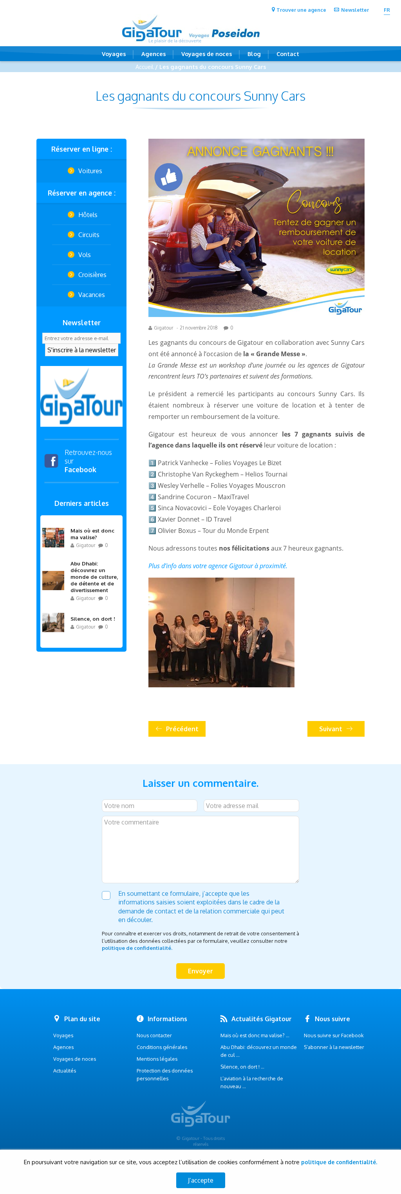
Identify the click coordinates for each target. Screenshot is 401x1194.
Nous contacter (154, 1035)
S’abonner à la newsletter (334, 1047)
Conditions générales (162, 1047)
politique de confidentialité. (137, 948)
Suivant (330, 729)
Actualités (64, 1070)
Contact (287, 53)
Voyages (114, 53)
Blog (254, 53)
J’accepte (200, 1180)
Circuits (88, 235)
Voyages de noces (206, 53)
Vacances (91, 295)
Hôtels (88, 215)
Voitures (90, 171)
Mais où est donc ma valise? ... (254, 1035)
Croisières (92, 275)
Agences (153, 53)
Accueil (144, 66)
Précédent (182, 729)
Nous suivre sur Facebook (334, 1035)
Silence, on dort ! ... (242, 1067)
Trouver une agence (301, 10)
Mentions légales (157, 1059)
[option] (81, 396)
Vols (84, 255)
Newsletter (355, 10)
